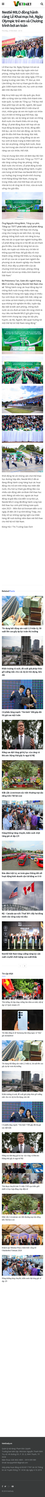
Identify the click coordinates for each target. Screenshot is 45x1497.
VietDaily (10, 1491)
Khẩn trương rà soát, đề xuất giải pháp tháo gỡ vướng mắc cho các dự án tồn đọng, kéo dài (22, 671)
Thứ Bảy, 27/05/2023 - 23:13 (12, 31)
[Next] (25, 966)
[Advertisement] (22, 557)
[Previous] (20, 966)
